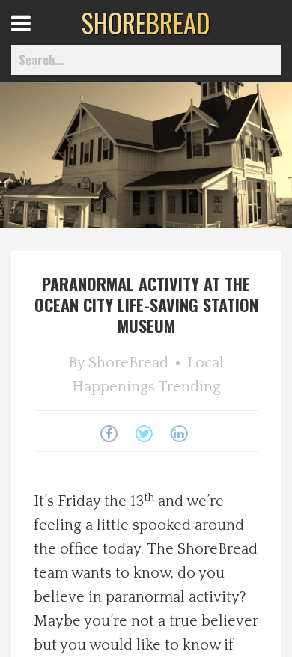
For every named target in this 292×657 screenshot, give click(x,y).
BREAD (146, 22)
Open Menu (39, 37)
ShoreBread (128, 363)
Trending (189, 387)
